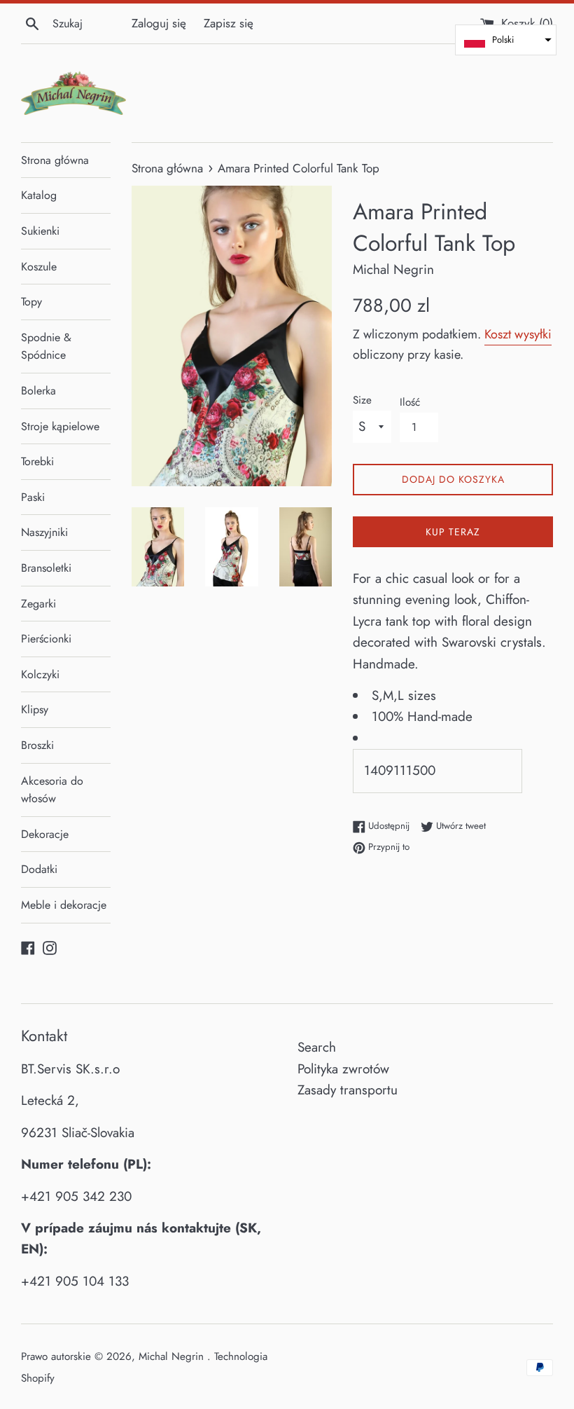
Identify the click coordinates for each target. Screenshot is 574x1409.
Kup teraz (453, 532)
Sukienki (40, 231)
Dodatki (39, 869)
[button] (505, 40)
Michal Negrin (173, 1356)
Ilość (410, 402)
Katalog (39, 195)
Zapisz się (228, 23)
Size (362, 400)
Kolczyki (40, 674)
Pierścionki (46, 639)
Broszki (37, 745)
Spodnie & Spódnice (46, 346)
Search (317, 1047)
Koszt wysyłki (518, 334)
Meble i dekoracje (63, 905)
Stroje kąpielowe (60, 426)
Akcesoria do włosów (52, 790)
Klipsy (34, 709)
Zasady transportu (348, 1089)
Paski (33, 497)
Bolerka (38, 391)
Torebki (37, 461)
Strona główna (55, 160)
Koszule (39, 267)
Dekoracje (45, 834)
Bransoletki (46, 568)
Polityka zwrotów (343, 1068)
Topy (31, 302)
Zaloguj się (159, 23)
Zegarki (38, 604)
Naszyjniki (44, 532)
